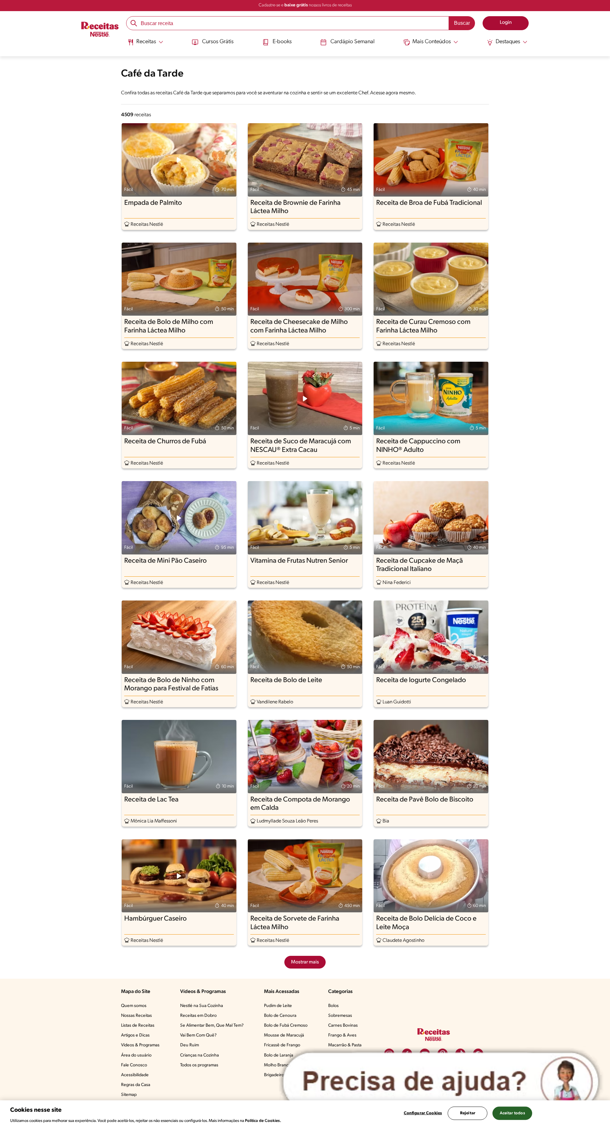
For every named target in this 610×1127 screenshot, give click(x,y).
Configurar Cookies (423, 1113)
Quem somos (133, 1005)
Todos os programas (199, 1065)
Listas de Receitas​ (137, 1025)
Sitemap (129, 1094)
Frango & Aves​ (342, 1035)
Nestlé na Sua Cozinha (201, 1005)
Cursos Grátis (218, 42)
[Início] (100, 30)
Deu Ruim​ (189, 1045)
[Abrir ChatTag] (441, 1081)
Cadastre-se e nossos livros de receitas (305, 5)
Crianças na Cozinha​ (199, 1055)
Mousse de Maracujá (284, 1035)
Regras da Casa (135, 1085)
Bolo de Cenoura (280, 1015)
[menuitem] (145, 44)
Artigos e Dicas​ (135, 1035)
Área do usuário (136, 1055)
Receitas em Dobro (198, 1015)
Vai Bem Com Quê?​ (198, 1035)
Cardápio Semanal (352, 42)
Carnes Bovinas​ (343, 1025)
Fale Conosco (134, 1065)
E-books (282, 42)
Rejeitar (467, 1113)
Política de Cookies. (263, 1120)
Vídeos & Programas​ (140, 1045)
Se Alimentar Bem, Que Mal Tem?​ (212, 1025)
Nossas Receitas (136, 1015)
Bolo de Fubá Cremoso (286, 1025)
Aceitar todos (512, 1113)
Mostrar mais (305, 962)
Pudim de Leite (278, 1005)
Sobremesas (340, 1015)
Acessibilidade (135, 1075)
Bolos (333, 1005)
